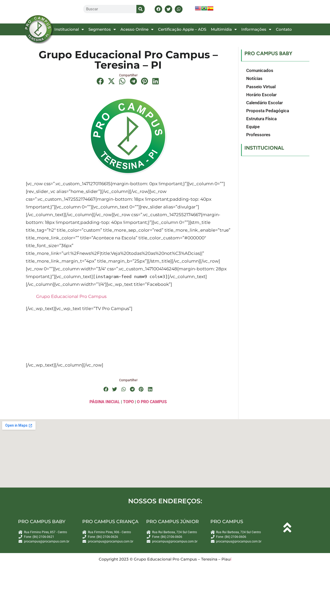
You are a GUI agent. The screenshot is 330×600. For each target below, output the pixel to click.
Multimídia (221, 29)
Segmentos (99, 29)
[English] (198, 9)
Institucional (66, 29)
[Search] (140, 9)
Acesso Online (134, 29)
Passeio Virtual (261, 86)
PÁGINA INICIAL (104, 401)
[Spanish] (210, 9)
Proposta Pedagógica (267, 110)
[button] (158, 9)
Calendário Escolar (264, 102)
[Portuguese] (204, 9)
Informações (253, 29)
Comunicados (259, 70)
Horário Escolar (261, 94)
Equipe (253, 126)
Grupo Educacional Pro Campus (71, 296)
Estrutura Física (261, 118)
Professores (258, 134)
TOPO (128, 401)
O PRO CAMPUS (152, 401)
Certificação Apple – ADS (182, 29)
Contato (284, 29)
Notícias (254, 78)
